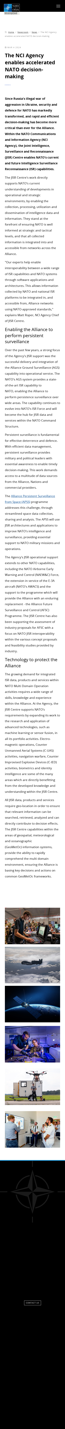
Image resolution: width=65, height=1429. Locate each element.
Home (11, 32)
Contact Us (32, 1303)
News (34, 32)
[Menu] (58, 6)
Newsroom (23, 32)
